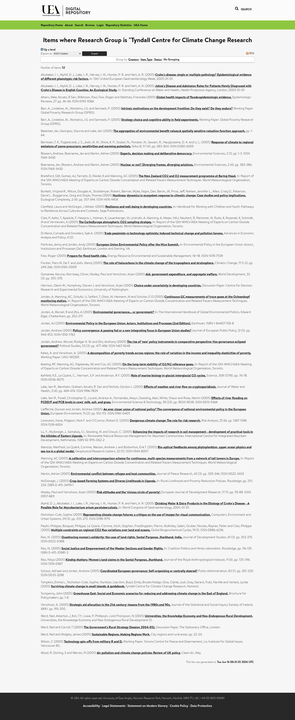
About (69, 25)
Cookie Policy (179, 706)
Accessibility (91, 706)
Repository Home (52, 25)
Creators (133, 59)
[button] (94, 53)
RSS (251, 53)
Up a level (49, 49)
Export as (46, 53)
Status (158, 59)
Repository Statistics (119, 25)
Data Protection (201, 706)
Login (100, 25)
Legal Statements (113, 706)
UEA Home (141, 25)
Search (79, 25)
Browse (90, 25)
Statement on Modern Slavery (148, 706)
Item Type (146, 59)
